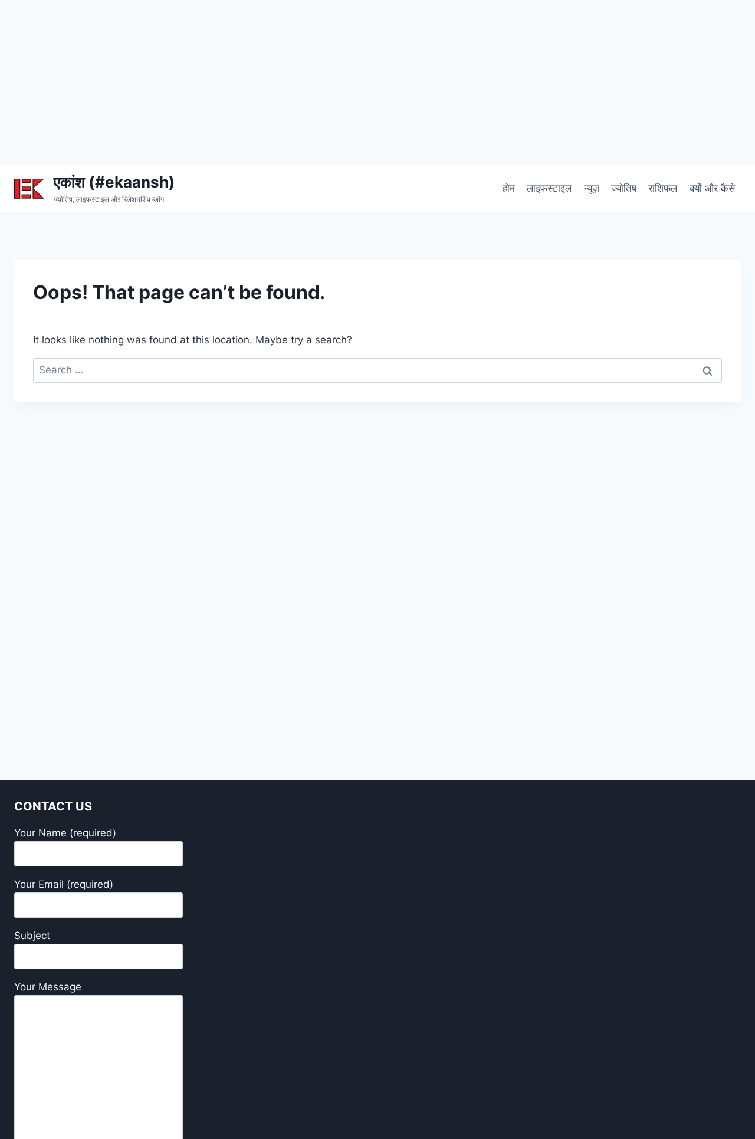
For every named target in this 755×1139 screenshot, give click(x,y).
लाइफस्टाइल (549, 188)
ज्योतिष (623, 188)
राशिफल (662, 188)
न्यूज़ (591, 188)
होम (509, 188)
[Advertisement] (354, 82)
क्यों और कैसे (712, 188)
